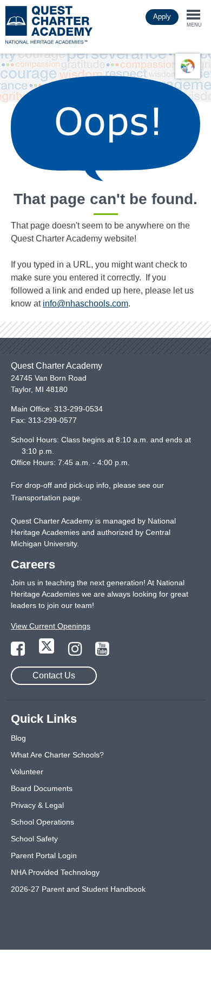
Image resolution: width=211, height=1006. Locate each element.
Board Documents (41, 788)
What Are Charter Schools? (57, 754)
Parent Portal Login (44, 855)
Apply (162, 16)
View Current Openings (50, 626)
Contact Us (53, 675)
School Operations (42, 822)
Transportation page (45, 497)
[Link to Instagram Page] (76, 652)
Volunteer (27, 771)
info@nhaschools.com (85, 303)
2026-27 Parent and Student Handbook (78, 889)
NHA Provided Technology (55, 872)
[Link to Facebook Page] (19, 652)
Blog (18, 738)
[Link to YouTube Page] (102, 652)
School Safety (34, 838)
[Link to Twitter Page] (47, 652)
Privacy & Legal (37, 805)
